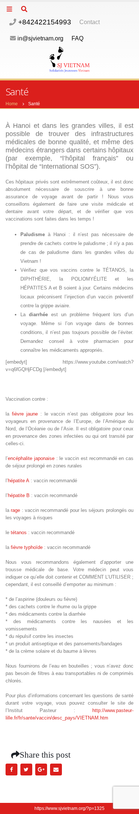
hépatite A (18, 480)
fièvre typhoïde (27, 547)
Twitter (26, 769)
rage (15, 510)
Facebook (11, 769)
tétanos (19, 532)
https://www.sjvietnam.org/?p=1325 (69, 808)
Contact (89, 22)
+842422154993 (43, 22)
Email (56, 769)
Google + (41, 769)
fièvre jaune (25, 414)
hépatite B (19, 495)
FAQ (77, 38)
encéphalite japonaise (31, 458)
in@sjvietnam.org (40, 38)
